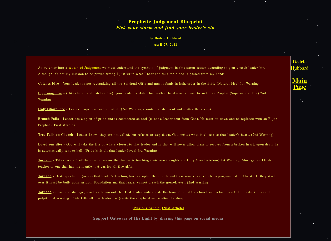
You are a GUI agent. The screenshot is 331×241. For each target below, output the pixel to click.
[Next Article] (173, 207)
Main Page (299, 83)
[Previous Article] (146, 207)
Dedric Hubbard (300, 64)
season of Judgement (84, 67)
